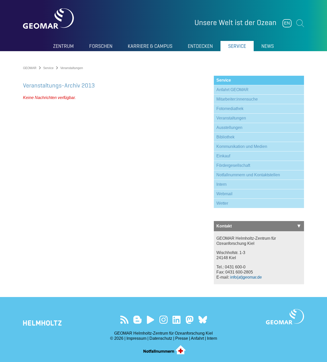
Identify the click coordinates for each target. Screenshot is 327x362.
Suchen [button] (300, 23)
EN (287, 23)
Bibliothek (225, 137)
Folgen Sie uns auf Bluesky (202, 319)
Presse (181, 338)
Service (48, 68)
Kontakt (224, 226)
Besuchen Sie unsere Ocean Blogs (137, 319)
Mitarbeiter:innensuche (237, 99)
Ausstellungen (229, 127)
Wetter (222, 203)
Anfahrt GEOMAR (232, 89)
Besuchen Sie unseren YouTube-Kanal (150, 319)
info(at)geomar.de (246, 277)
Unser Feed (124, 319)
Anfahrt (197, 338)
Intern (221, 184)
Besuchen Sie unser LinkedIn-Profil (176, 319)
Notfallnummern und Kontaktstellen (248, 175)
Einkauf (223, 156)
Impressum (136, 338)
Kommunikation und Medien (241, 146)
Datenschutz (160, 338)
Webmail (224, 194)
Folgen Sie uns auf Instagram (163, 319)
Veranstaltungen (231, 118)
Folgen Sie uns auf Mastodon (189, 319)
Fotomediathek (229, 108)
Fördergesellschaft (233, 165)
